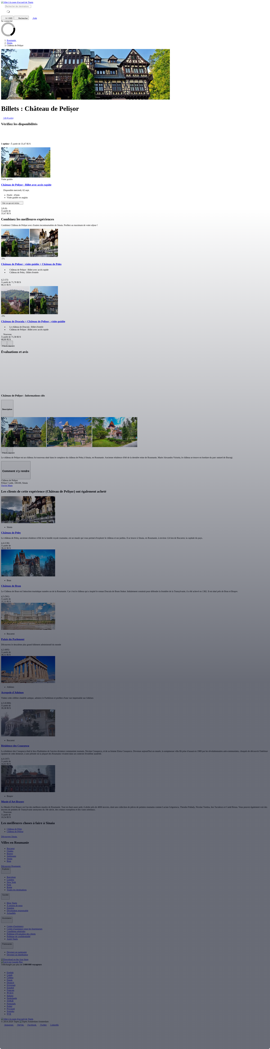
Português (11, 1004)
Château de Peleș (14, 829)
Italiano (10, 996)
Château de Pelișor (15, 831)
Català (9, 975)
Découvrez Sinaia (9, 836)
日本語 (10, 1001)
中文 (9, 1014)
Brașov (10, 853)
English (10, 972)
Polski (9, 1006)
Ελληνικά (11, 985)
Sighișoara (11, 856)
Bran (9, 861)
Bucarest (10, 848)
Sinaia (9, 858)
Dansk (10, 980)
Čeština (10, 977)
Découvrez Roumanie (11, 866)
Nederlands (12, 998)
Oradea (10, 851)
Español (10, 988)
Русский (11, 1009)
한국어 (10, 993)
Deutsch (10, 982)
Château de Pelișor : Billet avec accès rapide (26, 184)
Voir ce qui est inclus (11, 203)
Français (10, 990)
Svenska (10, 1011)
